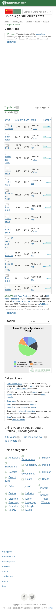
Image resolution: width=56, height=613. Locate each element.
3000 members (18, 419)
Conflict (13, 472)
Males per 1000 (8, 159)
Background (11, 466)
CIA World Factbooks (21, 301)
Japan (24, 407)
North (9, 388)
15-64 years (8, 183)
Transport (43, 495)
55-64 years (8, 231)
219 (35, 138)
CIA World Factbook (22, 296)
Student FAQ (8, 576)
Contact (6, 581)
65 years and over (33, 437)
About (5, 571)
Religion (46, 472)
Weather (45, 502)
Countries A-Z (8, 556)
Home (6, 21)
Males (8, 148)
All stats (10, 112)
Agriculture (14, 457)
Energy (12, 510)
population (40, 34)
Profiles (29, 21)
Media (28, 510)
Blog (4, 586)
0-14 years (9, 127)
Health (28, 479)
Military (46, 457)
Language (30, 502)
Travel (44, 498)
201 (35, 159)
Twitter (32, 597)
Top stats (11, 107)
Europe (33, 386)
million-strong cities (26, 411)
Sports (45, 479)
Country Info (18, 21)
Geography (31, 464)
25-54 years (8, 220)
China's (10, 383)
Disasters (14, 498)
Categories (7, 551)
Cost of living (10, 479)
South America (21, 388)
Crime (12, 486)
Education (14, 506)
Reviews (6, 566)
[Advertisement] (28, 74)
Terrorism (43, 488)
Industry (29, 493)
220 (32, 148)
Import (27, 486)
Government (28, 473)
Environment (28, 459)
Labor (28, 498)
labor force (17, 383)
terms (50, 607)
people (9, 394)
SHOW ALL (11, 41)
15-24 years (8, 172)
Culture (12, 493)
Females (9, 255)
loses (14, 401)
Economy (14, 502)
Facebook (24, 597)
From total (7, 138)
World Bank (44, 304)
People (46, 21)
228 (35, 128)
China (37, 21)
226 (35, 172)
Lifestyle (29, 506)
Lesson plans (8, 561)
